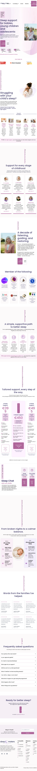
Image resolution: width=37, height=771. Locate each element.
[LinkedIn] (7, 753)
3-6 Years (20, 751)
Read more (3, 609)
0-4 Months (21, 744)
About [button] (8, 3)
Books (28, 762)
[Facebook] (2, 753)
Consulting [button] (15, 3)
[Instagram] (4, 753)
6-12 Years (21, 753)
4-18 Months (21, 746)
